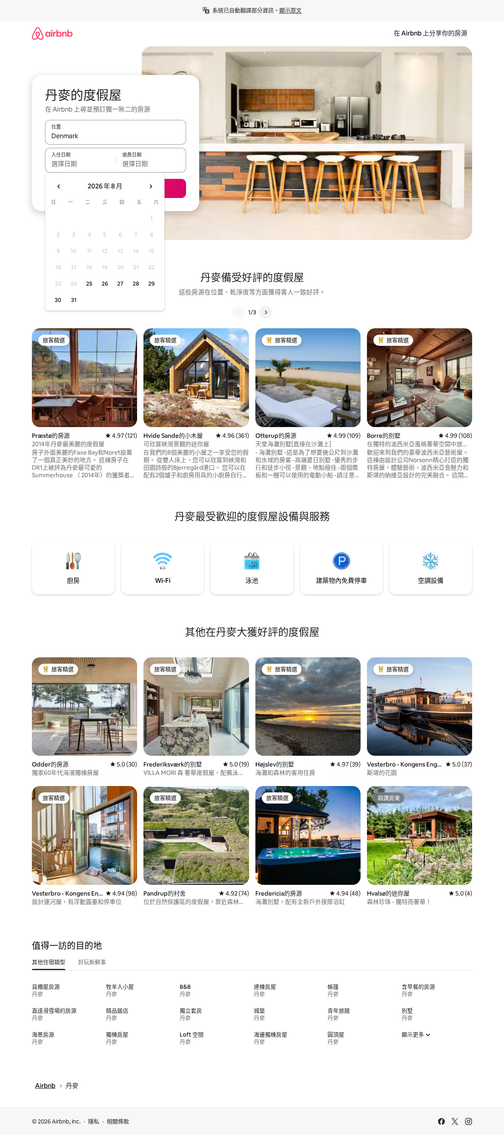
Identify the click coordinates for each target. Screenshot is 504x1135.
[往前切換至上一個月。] (59, 186)
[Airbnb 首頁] (52, 33)
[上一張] (238, 312)
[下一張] (265, 312)
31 (73, 300)
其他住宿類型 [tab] (48, 962)
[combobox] (115, 136)
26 (105, 283)
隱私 (93, 1121)
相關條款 (118, 1121)
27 (120, 283)
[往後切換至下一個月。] (150, 186)
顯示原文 (290, 10)
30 (58, 300)
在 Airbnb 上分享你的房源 (430, 33)
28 (136, 283)
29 (151, 283)
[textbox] (80, 164)
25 (89, 283)
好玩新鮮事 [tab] (92, 962)
